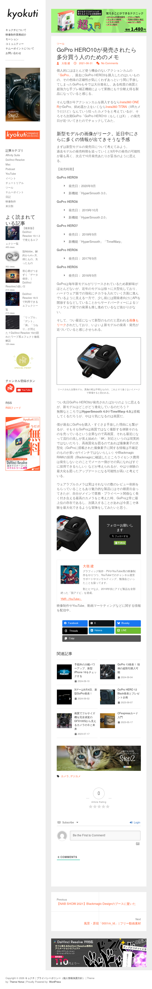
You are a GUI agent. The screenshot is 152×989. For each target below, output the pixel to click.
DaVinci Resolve (15, 160)
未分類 (9, 206)
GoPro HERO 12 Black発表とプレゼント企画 (128, 693)
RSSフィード (13, 407)
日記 (8, 197)
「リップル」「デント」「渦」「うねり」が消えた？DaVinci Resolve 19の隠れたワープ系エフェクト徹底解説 (22, 328)
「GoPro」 (64, 75)
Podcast (10, 169)
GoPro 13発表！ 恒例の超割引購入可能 (129, 668)
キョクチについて (16, 30)
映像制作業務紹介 (16, 34)
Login (136, 822)
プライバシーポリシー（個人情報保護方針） (61, 978)
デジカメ (75, 776)
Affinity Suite (13, 155)
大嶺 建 (65, 63)
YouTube (11, 173)
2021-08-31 (85, 63)
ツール (61, 43)
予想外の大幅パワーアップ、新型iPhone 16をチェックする (85, 670)
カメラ (65, 776)
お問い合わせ (13, 53)
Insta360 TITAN (116, 106)
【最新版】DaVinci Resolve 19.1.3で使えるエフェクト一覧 (23, 235)
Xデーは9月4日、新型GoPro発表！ (85, 691)
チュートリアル (15, 183)
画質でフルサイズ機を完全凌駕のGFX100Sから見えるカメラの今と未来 (85, 721)
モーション (12, 39)
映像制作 (11, 201)
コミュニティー (15, 44)
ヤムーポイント (15, 192)
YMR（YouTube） (71, 599)
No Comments (109, 63)
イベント (11, 178)
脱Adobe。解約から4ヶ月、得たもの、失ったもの (30, 257)
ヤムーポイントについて (20, 48)
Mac (8, 164)
